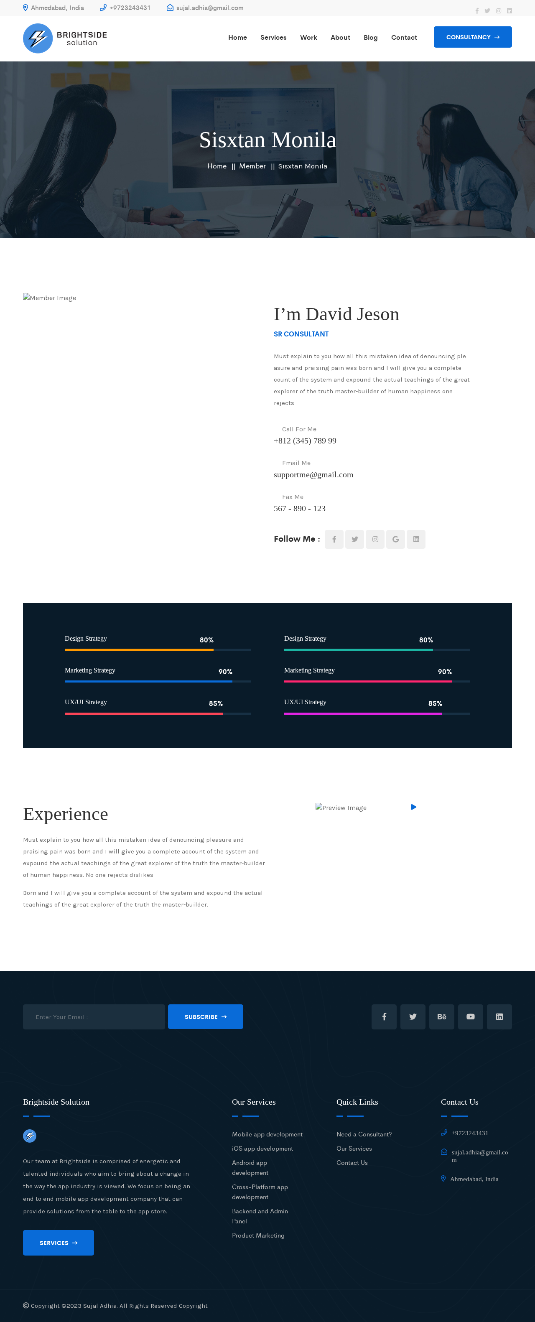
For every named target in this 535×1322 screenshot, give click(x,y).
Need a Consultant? (364, 1133)
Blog (371, 37)
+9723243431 (129, 7)
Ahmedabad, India (56, 7)
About (340, 37)
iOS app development (262, 1148)
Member (252, 165)
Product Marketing (258, 1234)
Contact (404, 37)
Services (273, 37)
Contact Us (352, 1162)
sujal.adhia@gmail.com (209, 7)
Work (308, 37)
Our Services (354, 1148)
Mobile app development (267, 1133)
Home (237, 37)
